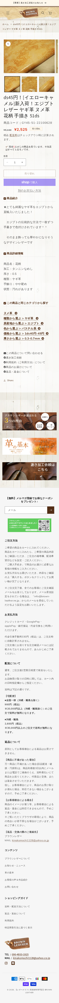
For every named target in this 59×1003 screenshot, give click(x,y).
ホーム (5, 24)
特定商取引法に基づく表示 (18, 927)
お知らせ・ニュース (15, 865)
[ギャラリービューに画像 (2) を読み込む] (29, 84)
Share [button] (10, 380)
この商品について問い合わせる (24, 353)
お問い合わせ (12, 886)
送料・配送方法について (17, 906)
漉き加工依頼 (14, 357)
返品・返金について (17, 371)
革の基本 (9, 872)
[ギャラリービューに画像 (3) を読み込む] (47, 84)
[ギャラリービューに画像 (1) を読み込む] (12, 84)
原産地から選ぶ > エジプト (21, 323)
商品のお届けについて (19, 366)
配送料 (13, 135)
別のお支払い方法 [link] (29, 190)
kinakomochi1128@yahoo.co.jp (30, 840)
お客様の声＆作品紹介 (16, 879)
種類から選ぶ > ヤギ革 (19, 318)
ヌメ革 (8, 313)
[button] (7, 13)
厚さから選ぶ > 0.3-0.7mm (22, 338)
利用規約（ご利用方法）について (25, 362)
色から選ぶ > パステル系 (20, 328)
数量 (6, 156)
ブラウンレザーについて (17, 858)
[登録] (50, 510)
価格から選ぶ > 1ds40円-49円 (24, 333)
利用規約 (9, 920)
